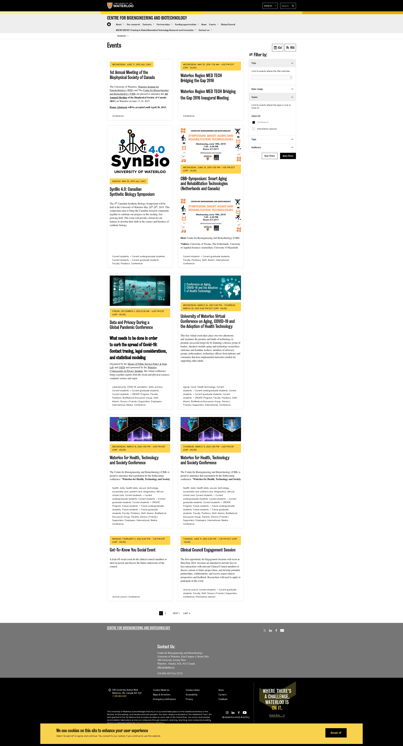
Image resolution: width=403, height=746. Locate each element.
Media (129, 405)
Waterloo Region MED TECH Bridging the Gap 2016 (201, 78)
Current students (120, 256)
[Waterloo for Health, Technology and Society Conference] (140, 429)
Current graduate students (145, 260)
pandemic (142, 387)
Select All (255, 115)
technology (152, 488)
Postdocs (125, 263)
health (115, 488)
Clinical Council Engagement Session (208, 550)
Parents (135, 517)
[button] (270, 6)
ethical (159, 491)
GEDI (122, 367)
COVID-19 (131, 387)
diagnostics (149, 491)
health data (132, 488)
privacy (158, 387)
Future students (130, 506)
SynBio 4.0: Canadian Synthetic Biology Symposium (132, 191)
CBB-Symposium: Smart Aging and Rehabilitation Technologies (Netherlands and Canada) (204, 183)
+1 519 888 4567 (119, 696)
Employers (156, 401)
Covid (193, 387)
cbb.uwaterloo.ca (165, 667)
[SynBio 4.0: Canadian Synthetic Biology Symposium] (140, 152)
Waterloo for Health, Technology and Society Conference (134, 460)
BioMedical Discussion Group (137, 397)
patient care (136, 491)
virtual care (118, 495)
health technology (206, 387)
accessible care (120, 491)
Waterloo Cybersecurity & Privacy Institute (133, 369)
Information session (267, 129)
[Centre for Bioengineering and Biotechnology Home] (109, 24)
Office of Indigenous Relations (150, 723)
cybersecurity (119, 387)
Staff (204, 260)
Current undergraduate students (148, 256)
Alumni (211, 260)
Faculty (115, 263)
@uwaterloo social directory (235, 717)
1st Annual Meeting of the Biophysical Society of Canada (132, 75)
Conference (262, 122)
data (151, 387)
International (222, 260)
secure (142, 488)
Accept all (336, 732)
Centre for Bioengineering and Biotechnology (138, 628)
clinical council (119, 596)
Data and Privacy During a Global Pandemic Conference (131, 325)
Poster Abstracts (118, 107)
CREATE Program (140, 394)
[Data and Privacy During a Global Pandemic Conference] (140, 291)
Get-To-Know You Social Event (133, 550)
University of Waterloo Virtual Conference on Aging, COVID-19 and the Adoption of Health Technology (208, 321)
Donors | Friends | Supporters (135, 401)
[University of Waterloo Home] (120, 6)
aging (186, 387)
